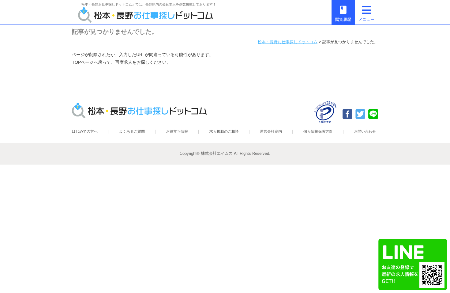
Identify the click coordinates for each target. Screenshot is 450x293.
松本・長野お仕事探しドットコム (287, 42)
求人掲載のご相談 (224, 131)
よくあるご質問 (132, 131)
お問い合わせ (365, 131)
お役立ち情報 (177, 131)
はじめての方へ (85, 131)
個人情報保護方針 (318, 131)
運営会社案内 (271, 131)
